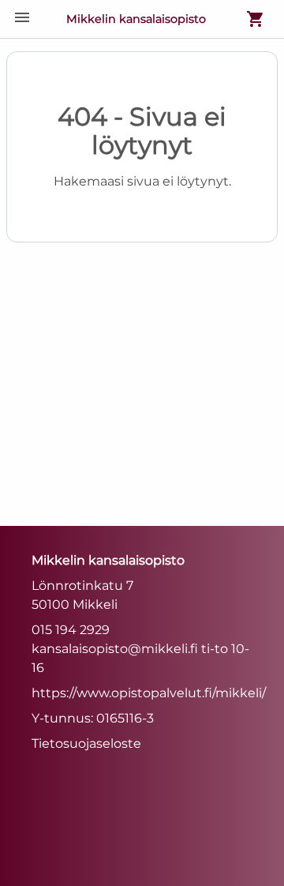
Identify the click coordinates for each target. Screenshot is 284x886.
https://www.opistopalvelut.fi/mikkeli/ (149, 692)
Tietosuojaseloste (86, 743)
